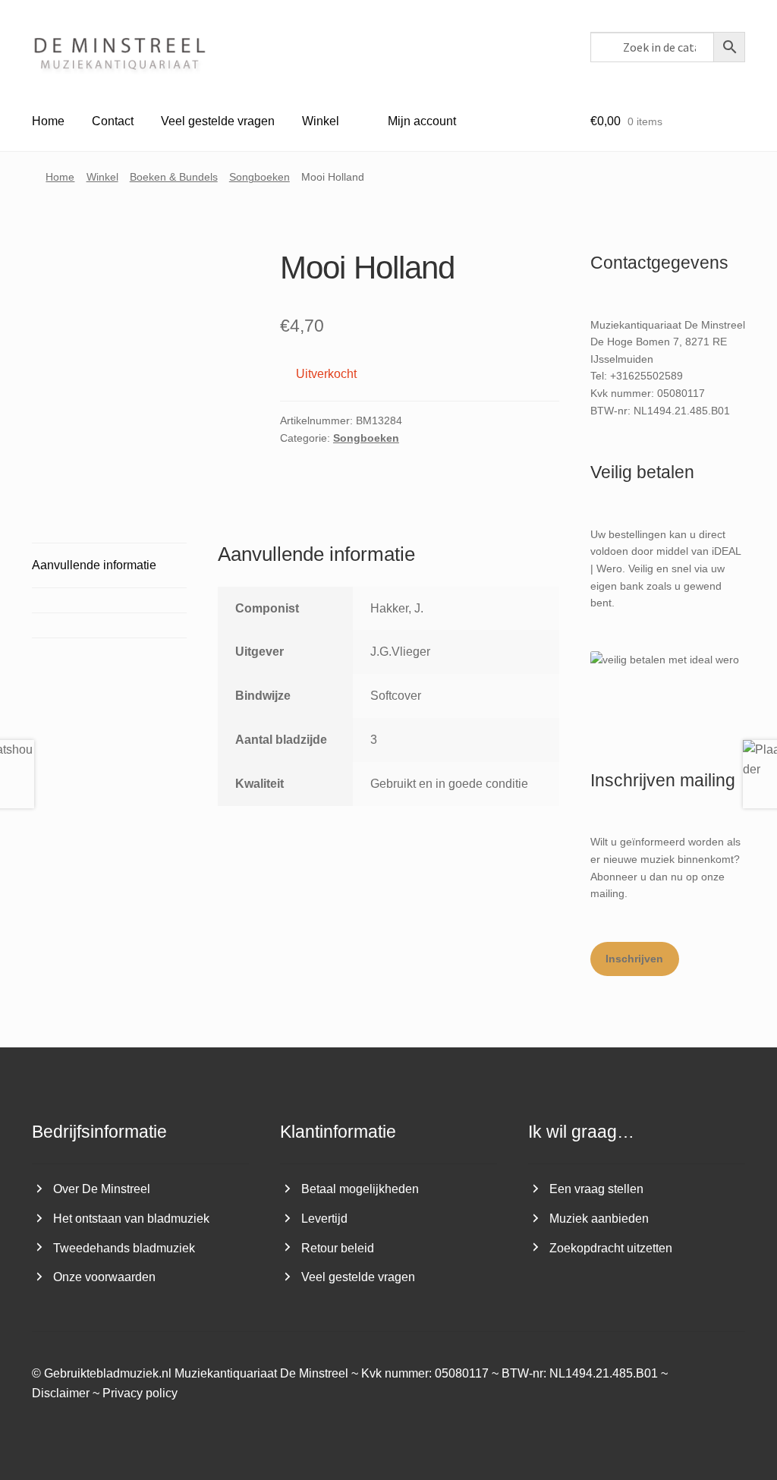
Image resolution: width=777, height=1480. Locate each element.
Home (48, 121)
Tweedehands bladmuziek (124, 1248)
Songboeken (259, 177)
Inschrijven (634, 959)
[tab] (109, 600)
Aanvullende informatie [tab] (94, 565)
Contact (113, 121)
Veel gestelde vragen (218, 121)
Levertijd (324, 1218)
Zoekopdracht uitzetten (610, 1248)
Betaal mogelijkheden (360, 1188)
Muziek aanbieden (599, 1218)
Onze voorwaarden (104, 1277)
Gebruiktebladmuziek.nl (107, 1373)
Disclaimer (61, 1393)
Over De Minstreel (101, 1188)
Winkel (320, 121)
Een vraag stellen (596, 1188)
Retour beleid (337, 1248)
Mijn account (422, 121)
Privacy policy (140, 1393)
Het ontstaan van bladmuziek (131, 1218)
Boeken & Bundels (174, 177)
